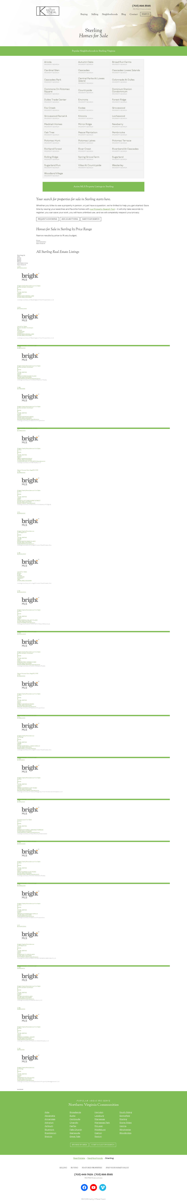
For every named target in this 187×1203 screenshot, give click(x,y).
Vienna (122, 1126)
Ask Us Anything (70, 219)
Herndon (99, 1112)
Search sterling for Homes (22, 263)
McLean (99, 1126)
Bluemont (49, 1130)
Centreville (75, 1119)
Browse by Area (79, 1145)
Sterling (123, 1119)
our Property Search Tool (102, 209)
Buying (84, 14)
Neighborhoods (110, 14)
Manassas (100, 1119)
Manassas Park (102, 1123)
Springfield (124, 1116)
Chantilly (74, 1123)
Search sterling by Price (41, 241)
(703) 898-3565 (141, 6)
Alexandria (50, 1116)
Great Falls (75, 1136)
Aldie (47, 1112)
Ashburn (49, 1126)
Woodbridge (125, 1133)
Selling (94, 14)
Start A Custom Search (102, 1145)
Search (145, 14)
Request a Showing (47, 219)
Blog (123, 14)
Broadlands (75, 1112)
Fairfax (73, 1126)
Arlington (49, 1123)
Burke (72, 1116)
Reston (98, 1136)
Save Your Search (90, 219)
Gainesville (75, 1133)
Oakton (98, 1133)
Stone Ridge (125, 1123)
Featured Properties (92, 1168)
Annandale (50, 1119)
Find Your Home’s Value (117, 1168)
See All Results (20, 1089)
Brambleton (50, 1133)
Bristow (48, 1136)
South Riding (125, 1112)
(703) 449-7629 (83, 1174)
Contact (134, 14)
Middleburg (100, 1130)
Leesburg (99, 1116)
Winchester (125, 1130)
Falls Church (76, 1130)
